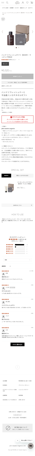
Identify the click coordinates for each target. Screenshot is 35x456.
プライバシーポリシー (24, 385)
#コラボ (17, 8)
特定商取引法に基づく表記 (25, 381)
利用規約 (5, 385)
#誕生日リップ (23, 8)
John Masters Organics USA (17, 445)
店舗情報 (5, 395)
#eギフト (30, 8)
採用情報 (21, 395)
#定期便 (11, 8)
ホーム (4, 13)
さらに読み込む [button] (17, 344)
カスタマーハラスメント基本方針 (10, 390)
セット (5, 64)
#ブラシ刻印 (5, 8)
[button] (7, 2)
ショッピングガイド (23, 389)
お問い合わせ (22, 399)
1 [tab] (16, 47)
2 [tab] (18, 47)
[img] (5, 271)
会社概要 (5, 381)
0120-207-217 (17, 415)
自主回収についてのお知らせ (10, 399)
